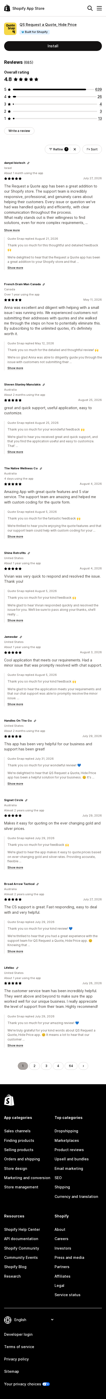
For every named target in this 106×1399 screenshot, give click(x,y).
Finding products (19, 1140)
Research (12, 1276)
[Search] (90, 8)
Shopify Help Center (22, 1229)
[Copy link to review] (28, 163)
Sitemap (11, 1371)
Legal (59, 1285)
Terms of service (19, 1346)
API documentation (21, 1238)
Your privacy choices (22, 1384)
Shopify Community (21, 1248)
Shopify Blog (15, 1267)
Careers (61, 1238)
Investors (63, 1248)
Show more (12, 230)
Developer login (18, 1334)
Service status (68, 1295)
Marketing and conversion (27, 1178)
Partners (62, 1267)
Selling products (18, 1149)
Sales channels (17, 1131)
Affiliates (62, 1276)
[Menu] (99, 8)
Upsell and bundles (72, 1159)
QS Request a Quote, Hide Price (48, 24)
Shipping (62, 1187)
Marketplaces (67, 1140)
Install (53, 46)
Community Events (21, 1257)
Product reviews (69, 1149)
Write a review (19, 131)
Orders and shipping (22, 1159)
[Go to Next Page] (83, 1066)
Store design (15, 1168)
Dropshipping (66, 1131)
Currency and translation (76, 1196)
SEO (58, 1178)
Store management (21, 1187)
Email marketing (69, 1168)
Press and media (69, 1257)
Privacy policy (16, 1359)
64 (71, 1066)
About (60, 1229)
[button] (74, 149)
